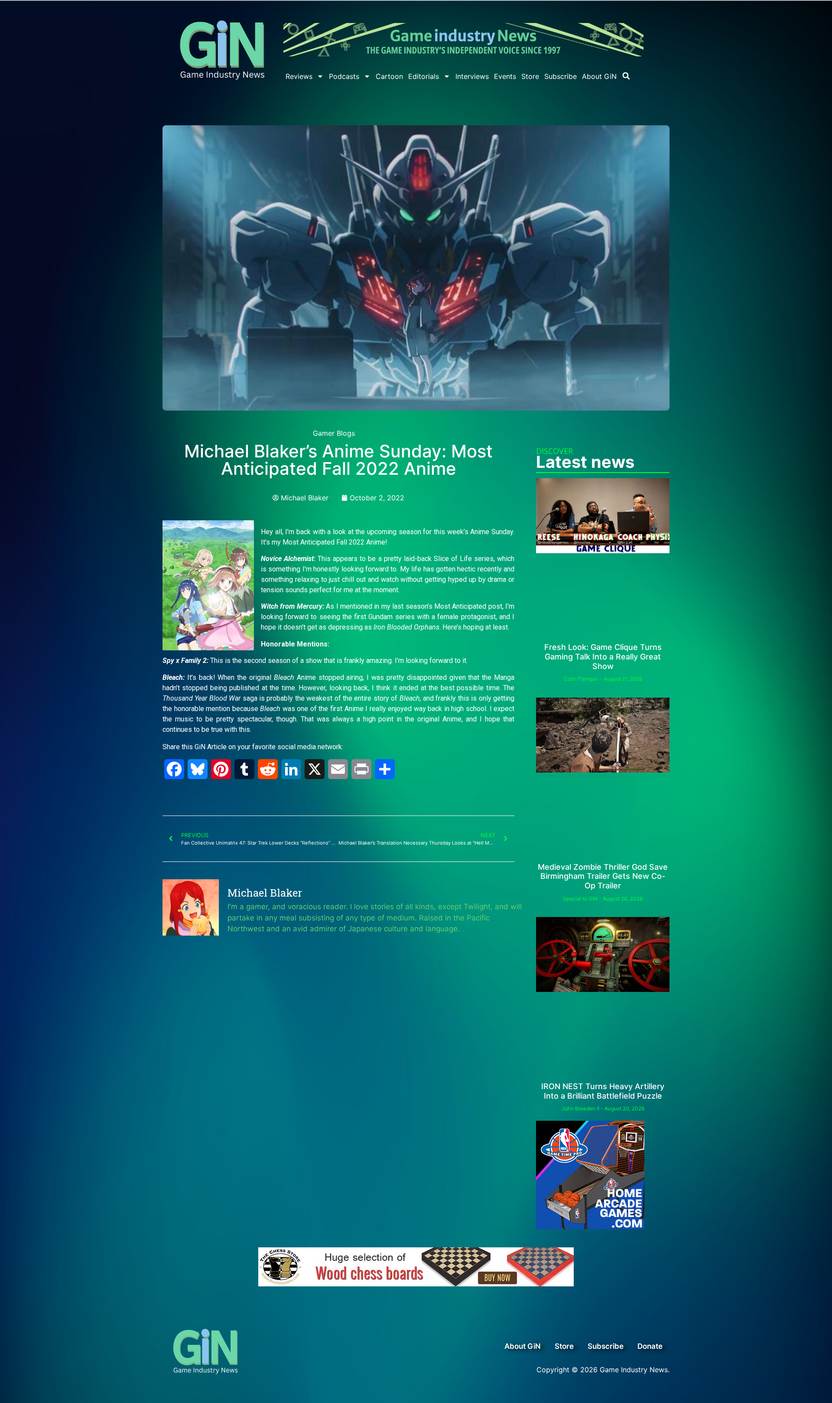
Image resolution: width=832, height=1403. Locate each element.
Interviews (472, 76)
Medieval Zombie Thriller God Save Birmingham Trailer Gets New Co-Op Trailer (603, 876)
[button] (626, 76)
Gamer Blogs (334, 433)
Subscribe (560, 76)
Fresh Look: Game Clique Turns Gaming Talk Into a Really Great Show (603, 656)
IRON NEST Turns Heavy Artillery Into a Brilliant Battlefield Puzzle (602, 1091)
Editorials (423, 76)
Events (505, 76)
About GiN (599, 76)
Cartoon (389, 76)
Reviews (299, 76)
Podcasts (344, 76)
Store (530, 76)
